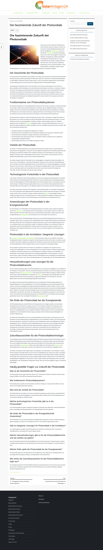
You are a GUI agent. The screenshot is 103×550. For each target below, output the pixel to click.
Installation (57, 345)
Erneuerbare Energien (13, 518)
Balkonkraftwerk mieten (14, 512)
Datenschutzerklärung (44, 502)
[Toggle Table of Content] (16, 30)
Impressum (41, 499)
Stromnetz (28, 123)
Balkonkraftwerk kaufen (14, 509)
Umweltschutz (24, 214)
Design (46, 193)
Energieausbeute (25, 345)
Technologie (46, 12)
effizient (40, 274)
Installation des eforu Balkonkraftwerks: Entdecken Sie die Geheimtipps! (80, 41)
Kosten (54, 12)
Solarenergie (50, 52)
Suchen (72, 21)
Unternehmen (19, 210)
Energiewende (41, 296)
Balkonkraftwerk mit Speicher (15, 515)
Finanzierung (70, 12)
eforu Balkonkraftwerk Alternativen (78, 48)
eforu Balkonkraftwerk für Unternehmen (80, 45)
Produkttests (11, 530)
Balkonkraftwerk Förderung (15, 506)
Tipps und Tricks (84, 12)
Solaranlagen (17, 12)
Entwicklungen (55, 51)
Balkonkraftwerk (32, 12)
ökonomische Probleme (26, 272)
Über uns (41, 495)
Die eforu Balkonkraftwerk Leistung (79, 37)
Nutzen (61, 12)
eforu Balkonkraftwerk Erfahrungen (79, 34)
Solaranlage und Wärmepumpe (16, 533)
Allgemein (10, 500)
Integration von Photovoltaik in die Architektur (23, 238)
